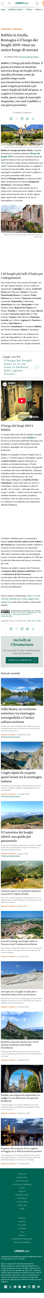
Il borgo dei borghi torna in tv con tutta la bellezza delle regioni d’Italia (18, 367)
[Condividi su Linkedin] (22, 118)
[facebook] (5, 1286)
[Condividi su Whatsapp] (27, 118)
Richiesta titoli (22, 1195)
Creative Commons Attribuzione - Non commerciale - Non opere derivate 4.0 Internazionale (21, 614)
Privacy (22, 1235)
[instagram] (29, 1286)
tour (33, 620)
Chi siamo (22, 1225)
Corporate (22, 1198)
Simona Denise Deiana (29, 57)
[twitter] (10, 1286)
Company (22, 1218)
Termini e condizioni (22, 1242)
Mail (22, 1232)
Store (12, 3)
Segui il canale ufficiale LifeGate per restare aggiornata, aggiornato (20, 598)
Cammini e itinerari (11, 29)
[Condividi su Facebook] (11, 118)
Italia (29, 620)
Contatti (22, 1222)
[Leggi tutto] (41, 673)
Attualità (22, 1174)
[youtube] (24, 1286)
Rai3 (3, 162)
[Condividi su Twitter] (16, 118)
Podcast (22, 1191)
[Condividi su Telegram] (32, 118)
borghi (38, 620)
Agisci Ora (22, 1205)
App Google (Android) (22, 1184)
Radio (22, 1188)
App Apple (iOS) (22, 1181)
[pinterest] (15, 1286)
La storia (22, 1228)
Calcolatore (22, 1202)
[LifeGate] (22, 3)
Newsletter (22, 1178)
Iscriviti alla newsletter (20, 660)
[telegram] (38, 1286)
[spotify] (19, 1286)
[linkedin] (33, 1286)
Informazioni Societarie (22, 1239)
